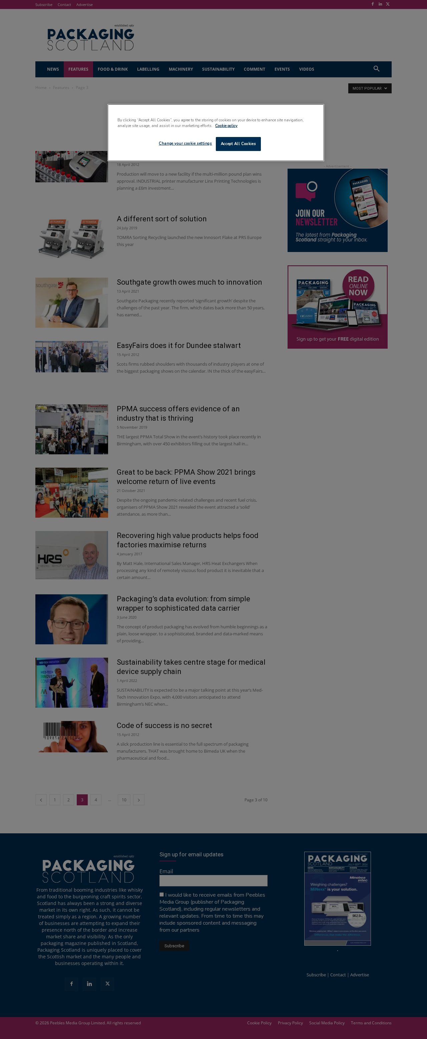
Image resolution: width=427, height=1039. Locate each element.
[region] (215, 132)
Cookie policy (226, 125)
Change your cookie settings (185, 143)
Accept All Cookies (238, 143)
